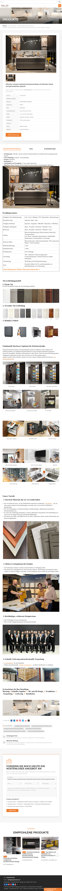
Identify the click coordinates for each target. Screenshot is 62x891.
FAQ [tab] (31, 149)
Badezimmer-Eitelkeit (46, 801)
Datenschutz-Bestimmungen (30, 888)
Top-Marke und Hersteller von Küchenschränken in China (10, 854)
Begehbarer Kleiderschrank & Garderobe (28, 801)
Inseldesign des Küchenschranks (22, 726)
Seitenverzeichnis (14, 888)
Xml (21, 888)
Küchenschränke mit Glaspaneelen (35, 731)
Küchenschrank (12, 26)
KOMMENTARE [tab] (50, 149)
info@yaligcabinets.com (14, 879)
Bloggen (6, 888)
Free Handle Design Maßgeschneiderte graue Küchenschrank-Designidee (49, 860)
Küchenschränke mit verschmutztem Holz (41, 726)
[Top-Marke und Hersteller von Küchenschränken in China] (12, 843)
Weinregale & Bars (28, 804)
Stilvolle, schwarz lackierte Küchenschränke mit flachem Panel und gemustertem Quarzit (31, 779)
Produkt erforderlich (12, 799)
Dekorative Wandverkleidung (43, 804)
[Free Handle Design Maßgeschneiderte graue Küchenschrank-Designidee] (50, 845)
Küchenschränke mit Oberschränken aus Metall (14, 731)
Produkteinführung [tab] (12, 149)
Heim (5, 26)
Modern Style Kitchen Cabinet (25, 26)
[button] (5, 854)
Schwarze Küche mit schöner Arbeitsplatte (13, 728)
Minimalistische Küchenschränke (33, 728)
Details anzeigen (8, 862)
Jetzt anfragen (12, 134)
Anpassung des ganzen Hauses (16, 806)
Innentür (20, 804)
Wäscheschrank (12, 804)
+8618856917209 (10, 877)
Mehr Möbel (29, 806)
